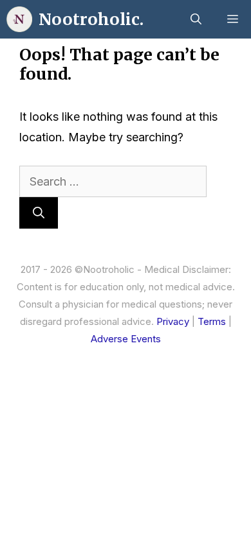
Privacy (172, 321)
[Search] (38, 213)
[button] (196, 19)
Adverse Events (126, 339)
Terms (212, 321)
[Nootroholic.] (19, 19)
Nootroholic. (91, 19)
